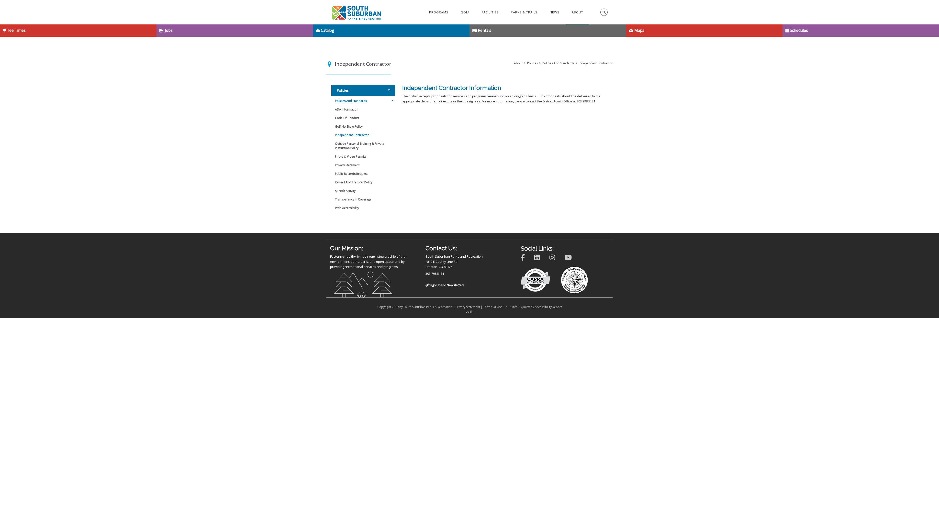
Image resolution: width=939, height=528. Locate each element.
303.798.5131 (434, 273)
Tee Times (16, 30)
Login (469, 311)
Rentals (484, 30)
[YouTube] (571, 257)
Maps (638, 30)
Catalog (327, 30)
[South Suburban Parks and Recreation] (356, 12)
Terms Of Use (492, 307)
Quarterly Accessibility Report (541, 307)
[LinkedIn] (540, 257)
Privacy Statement (468, 307)
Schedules (798, 30)
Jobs (168, 30)
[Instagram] (555, 257)
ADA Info (511, 307)
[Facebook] (526, 257)
